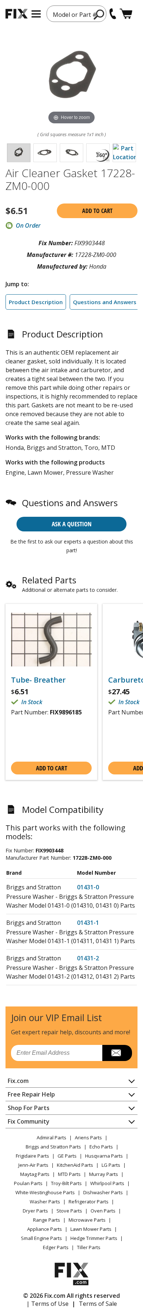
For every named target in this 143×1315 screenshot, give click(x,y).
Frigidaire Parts (32, 1156)
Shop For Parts (29, 1108)
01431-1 (88, 923)
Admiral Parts (51, 1137)
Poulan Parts (28, 1183)
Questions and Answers (104, 302)
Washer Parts (45, 1201)
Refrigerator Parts (89, 1201)
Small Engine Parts (41, 1238)
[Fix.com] (16, 14)
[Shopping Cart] (126, 13)
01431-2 (88, 958)
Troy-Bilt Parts (66, 1183)
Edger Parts (56, 1247)
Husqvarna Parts (104, 1156)
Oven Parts (103, 1210)
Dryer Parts (35, 1210)
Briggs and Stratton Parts (53, 1146)
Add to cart (97, 211)
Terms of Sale (98, 1304)
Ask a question (72, 524)
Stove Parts (69, 1210)
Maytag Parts (35, 1174)
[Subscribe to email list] (117, 1053)
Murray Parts (103, 1174)
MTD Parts (69, 1174)
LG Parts (111, 1165)
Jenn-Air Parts (33, 1165)
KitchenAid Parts (75, 1165)
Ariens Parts (88, 1137)
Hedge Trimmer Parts (93, 1238)
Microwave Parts (87, 1220)
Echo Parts (101, 1146)
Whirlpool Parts (107, 1183)
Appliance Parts (44, 1229)
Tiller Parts (88, 1247)
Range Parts (46, 1220)
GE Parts (67, 1156)
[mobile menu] (36, 14)
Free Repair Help (31, 1094)
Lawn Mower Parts (90, 1229)
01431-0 (88, 887)
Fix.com (18, 1081)
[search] (99, 14)
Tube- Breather (38, 680)
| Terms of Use (47, 1304)
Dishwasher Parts (103, 1192)
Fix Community (29, 1121)
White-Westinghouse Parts (45, 1192)
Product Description (36, 302)
